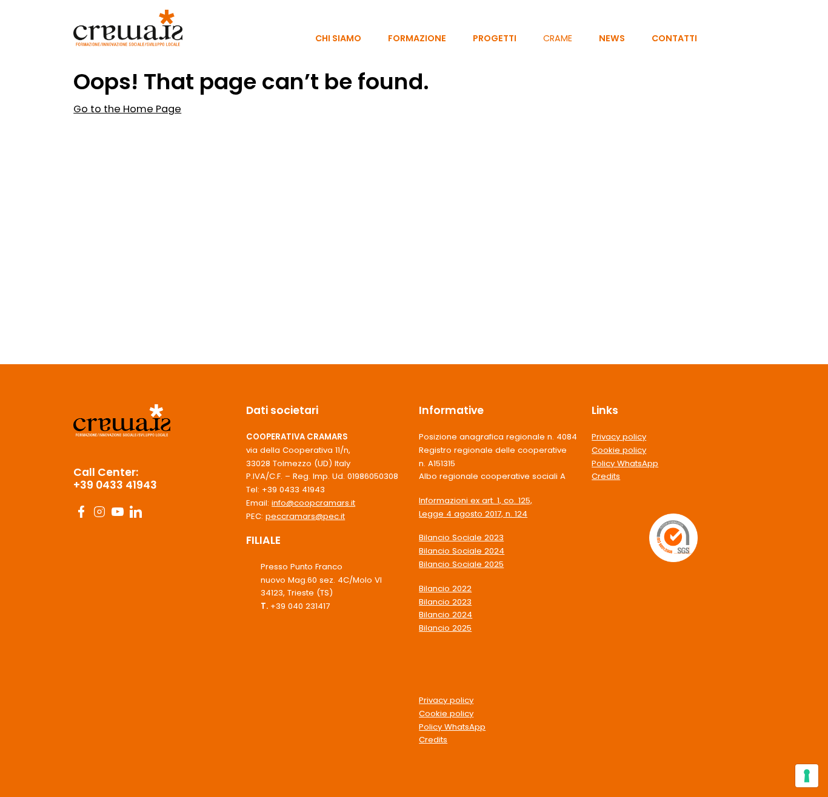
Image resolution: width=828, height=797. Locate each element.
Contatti (674, 38)
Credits (433, 739)
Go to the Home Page (127, 109)
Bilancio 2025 (445, 628)
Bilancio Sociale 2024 (461, 551)
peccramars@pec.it (305, 516)
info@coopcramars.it (313, 503)
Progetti (494, 38)
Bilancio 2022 (445, 588)
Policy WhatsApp (452, 727)
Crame (557, 38)
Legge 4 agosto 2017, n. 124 (473, 514)
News (612, 38)
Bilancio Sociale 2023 (461, 537)
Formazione (417, 38)
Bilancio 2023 (445, 602)
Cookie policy (446, 713)
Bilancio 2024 (445, 614)
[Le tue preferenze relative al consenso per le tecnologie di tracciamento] (806, 775)
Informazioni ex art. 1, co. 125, (475, 500)
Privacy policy (446, 700)
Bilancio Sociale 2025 (461, 564)
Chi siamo (338, 38)
